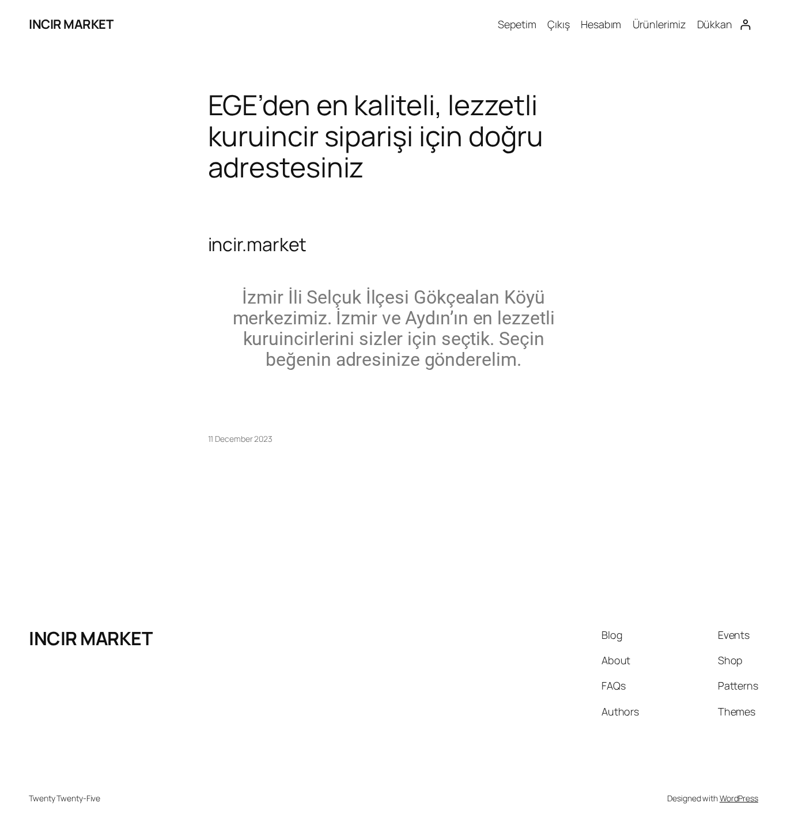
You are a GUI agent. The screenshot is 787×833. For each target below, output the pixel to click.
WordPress (739, 798)
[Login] (745, 24)
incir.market (257, 244)
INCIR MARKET (71, 24)
